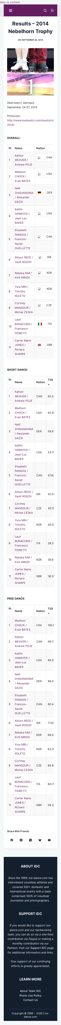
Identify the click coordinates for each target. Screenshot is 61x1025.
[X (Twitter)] (30, 840)
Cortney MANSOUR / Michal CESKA (24, 307)
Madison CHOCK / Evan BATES (22, 176)
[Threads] (21, 840)
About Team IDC (30, 991)
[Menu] (52, 10)
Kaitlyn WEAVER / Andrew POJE (23, 160)
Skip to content (10, 2)
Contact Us (30, 1000)
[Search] (45, 10)
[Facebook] (12, 840)
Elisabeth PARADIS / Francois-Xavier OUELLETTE (22, 239)
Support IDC (38, 948)
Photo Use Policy (30, 995)
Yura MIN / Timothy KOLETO (21, 291)
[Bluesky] (40, 840)
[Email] (49, 840)
